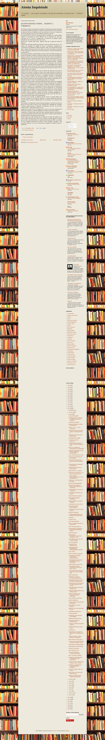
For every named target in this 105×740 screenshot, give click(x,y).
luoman (54, 730)
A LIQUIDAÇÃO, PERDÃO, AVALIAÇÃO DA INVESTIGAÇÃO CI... (75, 557)
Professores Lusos (71, 362)
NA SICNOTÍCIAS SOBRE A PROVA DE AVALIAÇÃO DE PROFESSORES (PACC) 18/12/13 (75, 98)
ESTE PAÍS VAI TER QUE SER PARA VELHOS (75, 673)
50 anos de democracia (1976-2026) (75, 171)
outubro (71, 414)
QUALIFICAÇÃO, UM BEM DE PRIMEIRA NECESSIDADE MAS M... (75, 529)
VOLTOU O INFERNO (72, 229)
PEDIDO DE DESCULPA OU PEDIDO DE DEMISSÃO (75, 676)
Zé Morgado (70, 22)
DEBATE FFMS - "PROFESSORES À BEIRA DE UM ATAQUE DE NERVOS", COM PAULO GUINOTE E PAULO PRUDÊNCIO (75, 57)
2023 (69, 391)
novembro (71, 412)
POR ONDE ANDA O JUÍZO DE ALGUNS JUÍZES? (76, 540)
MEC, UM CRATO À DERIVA (75, 655)
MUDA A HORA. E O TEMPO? (75, 470)
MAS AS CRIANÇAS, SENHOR (75, 553)
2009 (69, 705)
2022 (69, 393)
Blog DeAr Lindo (72, 133)
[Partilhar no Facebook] (43, 128)
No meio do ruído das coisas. (74, 184)
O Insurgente (71, 170)
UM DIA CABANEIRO (73, 600)
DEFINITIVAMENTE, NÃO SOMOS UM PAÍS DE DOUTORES (74, 595)
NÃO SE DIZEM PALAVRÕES (75, 483)
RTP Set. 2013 (70, 109)
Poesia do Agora (71, 357)
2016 (69, 404)
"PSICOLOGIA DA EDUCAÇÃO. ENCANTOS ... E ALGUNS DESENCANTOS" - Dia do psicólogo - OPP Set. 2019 (75, 67)
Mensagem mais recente (27, 139)
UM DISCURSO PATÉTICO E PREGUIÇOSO (75, 468)
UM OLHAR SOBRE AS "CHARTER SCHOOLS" (74, 653)
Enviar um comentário (28, 137)
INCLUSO (70, 147)
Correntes (69, 339)
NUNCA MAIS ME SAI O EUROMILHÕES (74, 621)
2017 (69, 402)
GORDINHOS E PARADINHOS (74, 283)
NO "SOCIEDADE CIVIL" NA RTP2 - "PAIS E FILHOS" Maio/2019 (75, 71)
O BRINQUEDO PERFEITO (75, 611)
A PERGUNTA (72, 630)
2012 (69, 699)
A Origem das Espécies (73, 183)
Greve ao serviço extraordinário (74, 198)
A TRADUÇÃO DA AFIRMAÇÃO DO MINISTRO (76, 465)
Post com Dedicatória (72, 167)
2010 (69, 703)
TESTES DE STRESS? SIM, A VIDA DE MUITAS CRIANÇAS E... (76, 461)
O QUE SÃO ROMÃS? (74, 416)
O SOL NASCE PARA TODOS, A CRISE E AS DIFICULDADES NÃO (76, 572)
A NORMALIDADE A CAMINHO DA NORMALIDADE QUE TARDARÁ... (75, 419)
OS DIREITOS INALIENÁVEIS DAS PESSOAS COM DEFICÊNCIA (75, 658)
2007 (69, 709)
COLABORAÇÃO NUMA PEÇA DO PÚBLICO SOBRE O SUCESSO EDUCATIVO (75, 78)
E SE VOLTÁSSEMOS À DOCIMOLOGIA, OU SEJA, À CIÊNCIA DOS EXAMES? (74, 161)
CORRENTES (71, 175)
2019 (69, 398)
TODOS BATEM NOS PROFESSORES (73, 507)
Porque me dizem (71, 359)
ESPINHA (69, 301)
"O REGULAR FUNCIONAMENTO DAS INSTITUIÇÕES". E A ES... (76, 642)
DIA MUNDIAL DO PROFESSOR (76, 646)
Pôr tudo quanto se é (72, 202)
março (70, 691)
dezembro (71, 410)
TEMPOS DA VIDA (71, 238)
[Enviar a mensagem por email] (39, 128)
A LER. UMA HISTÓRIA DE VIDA (76, 455)
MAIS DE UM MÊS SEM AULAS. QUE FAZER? (76, 524)
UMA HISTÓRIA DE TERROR (75, 495)
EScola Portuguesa (71, 345)
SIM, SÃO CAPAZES (72, 247)
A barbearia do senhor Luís (74, 179)
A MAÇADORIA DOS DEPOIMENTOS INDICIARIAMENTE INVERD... (76, 548)
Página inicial (43, 139)
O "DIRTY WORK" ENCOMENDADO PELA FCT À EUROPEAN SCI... (76, 477)
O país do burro (70, 354)
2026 (69, 385)
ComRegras (70, 192)
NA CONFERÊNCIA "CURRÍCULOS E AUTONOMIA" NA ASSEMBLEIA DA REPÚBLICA (75, 88)
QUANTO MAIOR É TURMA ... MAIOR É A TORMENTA (75, 637)
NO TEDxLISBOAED (73, 542)
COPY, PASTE (72, 551)
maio (70, 687)
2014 (69, 408)
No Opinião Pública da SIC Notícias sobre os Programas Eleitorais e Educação (75, 74)
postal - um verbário (71, 361)
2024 (69, 389)
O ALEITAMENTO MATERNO (75, 598)
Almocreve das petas (72, 320)
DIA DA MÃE (76, 264)
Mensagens (70, 124)
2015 (69, 406)
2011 (69, 701)
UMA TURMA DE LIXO (74, 650)
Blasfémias (69, 328)
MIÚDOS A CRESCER (73, 512)
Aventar (69, 153)
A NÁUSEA (71, 517)
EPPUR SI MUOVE (73, 532)
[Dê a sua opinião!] (41, 128)
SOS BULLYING (72, 519)
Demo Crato (70, 187)
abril (70, 689)
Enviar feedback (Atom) (32, 142)
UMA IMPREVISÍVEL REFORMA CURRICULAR (76, 588)
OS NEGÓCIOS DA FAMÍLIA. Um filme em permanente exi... (76, 473)
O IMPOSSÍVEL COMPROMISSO (76, 644)
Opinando (31, 130)
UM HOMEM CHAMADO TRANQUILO (74, 498)
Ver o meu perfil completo (72, 29)
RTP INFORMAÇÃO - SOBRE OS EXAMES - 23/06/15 (74, 82)
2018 (69, 400)
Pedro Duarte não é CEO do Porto (75, 143)
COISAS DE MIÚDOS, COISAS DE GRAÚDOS (75, 425)
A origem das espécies (72, 315)
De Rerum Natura (72, 159)
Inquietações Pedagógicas (73, 349)
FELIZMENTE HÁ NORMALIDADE (73, 545)
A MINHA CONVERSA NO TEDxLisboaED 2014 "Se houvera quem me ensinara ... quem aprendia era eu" (75, 93)
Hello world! (70, 193)
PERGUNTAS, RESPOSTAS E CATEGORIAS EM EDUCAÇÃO (74, 220)
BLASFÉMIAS (71, 142)
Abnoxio (69, 317)
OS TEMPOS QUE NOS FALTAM (74, 274)
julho (70, 683)
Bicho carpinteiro (71, 327)
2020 (69, 397)
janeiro (70, 694)
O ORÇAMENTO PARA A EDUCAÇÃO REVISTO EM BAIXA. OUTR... (75, 567)
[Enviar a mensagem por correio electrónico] (37, 128)
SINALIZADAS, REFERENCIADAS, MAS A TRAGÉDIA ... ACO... (75, 536)
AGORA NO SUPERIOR (72, 292)
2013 (69, 697)
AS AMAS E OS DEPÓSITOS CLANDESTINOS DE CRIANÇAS (75, 666)
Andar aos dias (70, 323)
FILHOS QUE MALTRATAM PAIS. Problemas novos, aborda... (76, 662)
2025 (69, 387)
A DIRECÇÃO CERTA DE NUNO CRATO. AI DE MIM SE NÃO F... (76, 432)
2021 (69, 395)
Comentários (71, 126)
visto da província (71, 364)
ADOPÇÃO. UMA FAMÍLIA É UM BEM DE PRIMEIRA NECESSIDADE (76, 452)
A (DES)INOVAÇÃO (71, 256)
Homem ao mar (70, 347)
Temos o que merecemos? (73, 134)
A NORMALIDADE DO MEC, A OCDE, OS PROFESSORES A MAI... (76, 444)
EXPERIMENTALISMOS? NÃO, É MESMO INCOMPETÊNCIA (76, 580)
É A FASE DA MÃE (73, 613)
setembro (71, 679)
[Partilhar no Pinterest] (45, 128)
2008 (69, 707)
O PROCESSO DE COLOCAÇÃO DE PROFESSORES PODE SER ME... (76, 584)
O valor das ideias (71, 356)
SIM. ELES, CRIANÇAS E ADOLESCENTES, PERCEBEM (76, 448)
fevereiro (71, 692)
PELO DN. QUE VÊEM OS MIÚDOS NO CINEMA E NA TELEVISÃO (75, 486)
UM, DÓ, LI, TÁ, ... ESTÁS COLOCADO (74, 428)
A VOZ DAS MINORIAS (74, 521)
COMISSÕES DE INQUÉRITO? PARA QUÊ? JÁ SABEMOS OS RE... (76, 633)
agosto (70, 681)
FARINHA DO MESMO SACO (75, 618)
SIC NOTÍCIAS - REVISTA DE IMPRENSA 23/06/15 (74, 85)
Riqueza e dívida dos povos (73, 189)
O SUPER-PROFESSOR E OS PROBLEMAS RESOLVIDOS (75, 515)
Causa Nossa (70, 335)
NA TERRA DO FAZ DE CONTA (76, 504)
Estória (68, 118)
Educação (26, 130)
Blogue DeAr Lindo (71, 332)
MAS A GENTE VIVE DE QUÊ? (75, 639)
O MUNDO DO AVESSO (74, 422)
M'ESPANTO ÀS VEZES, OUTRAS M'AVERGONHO (75, 577)
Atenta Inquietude (34, 6)
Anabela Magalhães (72, 166)
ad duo (68, 318)
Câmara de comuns (71, 334)
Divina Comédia (71, 201)
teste (69, 176)
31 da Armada (70, 313)
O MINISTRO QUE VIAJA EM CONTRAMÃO (75, 616)
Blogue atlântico (71, 330)
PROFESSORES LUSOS (73, 197)
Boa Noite (70, 139)
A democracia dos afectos (73, 210)
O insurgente (70, 351)
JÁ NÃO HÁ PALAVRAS (74, 648)
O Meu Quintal (71, 138)
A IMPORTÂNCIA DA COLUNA (75, 564)
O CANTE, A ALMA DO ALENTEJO (74, 440)
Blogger (67, 730)
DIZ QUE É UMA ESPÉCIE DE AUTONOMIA (75, 457)
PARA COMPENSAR (73, 575)
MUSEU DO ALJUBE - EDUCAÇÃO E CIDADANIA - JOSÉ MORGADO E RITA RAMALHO (75, 53)
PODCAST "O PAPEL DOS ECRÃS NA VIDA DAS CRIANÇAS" (75, 49)
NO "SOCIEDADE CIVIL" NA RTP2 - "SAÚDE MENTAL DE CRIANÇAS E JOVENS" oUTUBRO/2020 (75, 62)
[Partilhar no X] (42, 128)
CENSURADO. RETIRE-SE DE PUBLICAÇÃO (75, 435)
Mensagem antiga (57, 139)
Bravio (69, 206)
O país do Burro (71, 209)
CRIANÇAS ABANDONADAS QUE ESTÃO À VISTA (76, 591)
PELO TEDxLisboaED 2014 (75, 526)
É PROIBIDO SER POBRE (74, 438)
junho (70, 685)
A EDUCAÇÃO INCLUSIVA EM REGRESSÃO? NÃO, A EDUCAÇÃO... (75, 561)
